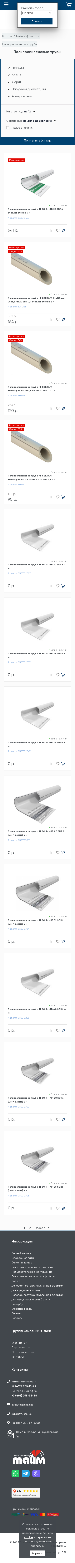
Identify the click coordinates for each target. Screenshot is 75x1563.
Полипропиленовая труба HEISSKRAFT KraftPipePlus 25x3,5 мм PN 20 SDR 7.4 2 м (31, 389)
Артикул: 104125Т (17, 306)
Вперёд (40, 1227)
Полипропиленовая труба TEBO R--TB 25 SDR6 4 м (36, 655)
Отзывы (16, 1313)
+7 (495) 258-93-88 (24, 1395)
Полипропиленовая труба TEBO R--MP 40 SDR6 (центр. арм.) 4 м (36, 833)
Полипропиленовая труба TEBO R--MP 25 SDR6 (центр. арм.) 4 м (35, 1188)
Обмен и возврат (23, 1262)
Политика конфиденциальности (32, 1267)
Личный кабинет (22, 1253)
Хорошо (37, 1553)
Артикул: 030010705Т (19, 840)
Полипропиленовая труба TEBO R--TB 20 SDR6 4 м (36, 566)
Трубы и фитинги (26, 36)
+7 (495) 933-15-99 (24, 1386)
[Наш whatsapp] (17, 1475)
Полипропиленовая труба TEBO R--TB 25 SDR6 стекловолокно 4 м (35, 211)
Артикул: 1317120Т (17, 484)
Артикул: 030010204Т (19, 751)
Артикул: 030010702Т (19, 1106)
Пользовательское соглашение (32, 1271)
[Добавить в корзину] (64, 230)
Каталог (7, 36)
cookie (28, 1537)
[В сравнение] (51, 230)
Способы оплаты (23, 1257)
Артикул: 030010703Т (19, 1195)
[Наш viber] (37, 1475)
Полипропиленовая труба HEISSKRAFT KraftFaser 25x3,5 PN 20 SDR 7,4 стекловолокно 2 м (37, 300)
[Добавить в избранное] (56, 230)
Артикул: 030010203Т (19, 662)
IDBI (63, 1552)
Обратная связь (22, 1308)
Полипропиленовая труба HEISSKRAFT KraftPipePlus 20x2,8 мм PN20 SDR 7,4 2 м (31, 477)
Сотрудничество (23, 1352)
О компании (19, 1342)
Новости (17, 1317)
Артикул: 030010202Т (19, 573)
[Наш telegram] (27, 1475)
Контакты (18, 1356)
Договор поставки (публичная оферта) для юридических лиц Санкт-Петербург (37, 1299)
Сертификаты (21, 1347)
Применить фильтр (37, 140)
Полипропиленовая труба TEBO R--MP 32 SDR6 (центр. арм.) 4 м (35, 922)
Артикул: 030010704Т (19, 929)
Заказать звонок (22, 1413)
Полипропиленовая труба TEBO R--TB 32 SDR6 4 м (36, 744)
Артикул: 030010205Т (19, 1017)
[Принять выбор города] (36, 21)
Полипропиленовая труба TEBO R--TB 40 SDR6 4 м (37, 1011)
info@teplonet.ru (22, 1404)
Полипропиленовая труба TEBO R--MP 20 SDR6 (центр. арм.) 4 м (36, 1100)
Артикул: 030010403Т (19, 218)
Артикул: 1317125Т (17, 395)
